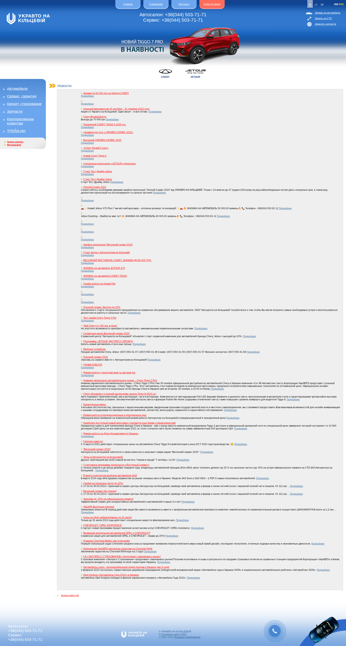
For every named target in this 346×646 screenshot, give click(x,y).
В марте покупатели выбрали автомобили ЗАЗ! (110, 475)
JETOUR (195, 77)
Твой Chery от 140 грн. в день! (100, 325)
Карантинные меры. (94, 404)
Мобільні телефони (94, 349)
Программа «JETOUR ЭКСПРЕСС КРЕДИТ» (108, 341)
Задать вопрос (15, 142)
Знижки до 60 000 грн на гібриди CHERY (106, 93)
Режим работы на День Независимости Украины (110, 433)
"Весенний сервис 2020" (97, 449)
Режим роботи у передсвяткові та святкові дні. (109, 372)
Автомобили (17, 89)
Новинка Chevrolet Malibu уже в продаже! (106, 541)
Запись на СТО (323, 18)
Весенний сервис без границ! (100, 491)
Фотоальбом (14, 145)
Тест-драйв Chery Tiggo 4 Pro (99, 317)
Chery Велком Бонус (94, 116)
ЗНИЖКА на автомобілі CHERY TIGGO (105, 276)
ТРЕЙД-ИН (16, 131)
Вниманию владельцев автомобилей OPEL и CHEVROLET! (116, 533)
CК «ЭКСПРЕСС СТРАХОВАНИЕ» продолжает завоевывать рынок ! (122, 556)
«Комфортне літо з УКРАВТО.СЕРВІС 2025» (108, 132)
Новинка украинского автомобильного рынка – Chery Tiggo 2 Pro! (120, 380)
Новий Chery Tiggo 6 (95, 155)
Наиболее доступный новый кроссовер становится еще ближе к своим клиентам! (129, 423)
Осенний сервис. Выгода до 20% (101, 307)
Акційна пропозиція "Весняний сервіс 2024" (108, 244)
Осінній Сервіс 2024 (94, 187)
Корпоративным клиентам (20, 121)
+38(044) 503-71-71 (185, 14)
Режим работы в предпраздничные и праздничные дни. (115, 415)
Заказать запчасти (325, 24)
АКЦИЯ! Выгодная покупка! (98, 506)
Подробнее (87, 96)
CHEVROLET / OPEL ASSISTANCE (102, 525)
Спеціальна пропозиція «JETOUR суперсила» (109, 163)
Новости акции (212, 4)
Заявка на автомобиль (327, 12)
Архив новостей (70, 595)
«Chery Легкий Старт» (96, 148)
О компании (156, 4)
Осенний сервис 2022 (95, 357)
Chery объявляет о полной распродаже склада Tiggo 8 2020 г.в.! (119, 393)
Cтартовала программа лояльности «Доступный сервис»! (116, 464)
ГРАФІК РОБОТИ (92, 364)
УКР (336, 4)
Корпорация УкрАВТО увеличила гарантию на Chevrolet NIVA (117, 548)
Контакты (184, 4)
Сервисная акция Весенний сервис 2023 (106, 333)
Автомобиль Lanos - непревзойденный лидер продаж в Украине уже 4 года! (126, 567)
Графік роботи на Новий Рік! (99, 283)
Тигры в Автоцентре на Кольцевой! (103, 457)
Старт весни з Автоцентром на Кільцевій (106, 252)
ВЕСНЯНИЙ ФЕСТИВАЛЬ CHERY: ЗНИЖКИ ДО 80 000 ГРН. (117, 260)
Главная (128, 4)
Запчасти (14, 112)
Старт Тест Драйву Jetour (97, 171)
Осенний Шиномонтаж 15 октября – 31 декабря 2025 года (116, 108)
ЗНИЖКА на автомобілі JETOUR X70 (104, 268)
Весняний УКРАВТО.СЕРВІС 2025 (102, 140)
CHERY (165, 77)
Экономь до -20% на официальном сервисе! (108, 499)
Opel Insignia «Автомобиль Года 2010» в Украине (111, 575)
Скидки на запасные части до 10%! (103, 483)
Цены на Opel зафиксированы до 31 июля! (107, 517)
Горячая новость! (93, 441)
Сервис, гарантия (21, 96)
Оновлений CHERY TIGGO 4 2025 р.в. (104, 124)
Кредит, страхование (24, 104)
